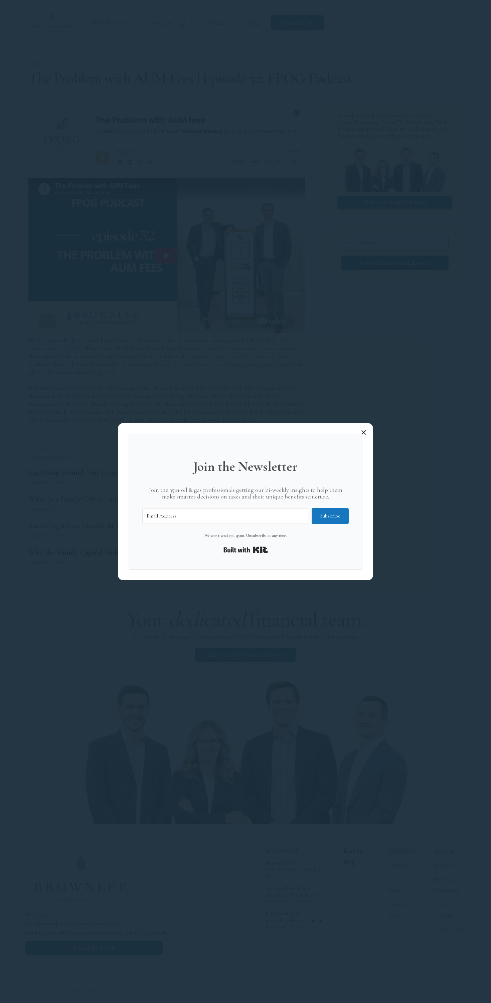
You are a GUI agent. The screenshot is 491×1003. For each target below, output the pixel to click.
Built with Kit (245, 550)
